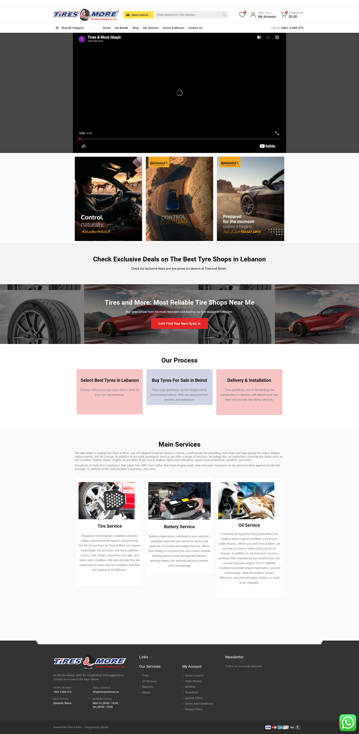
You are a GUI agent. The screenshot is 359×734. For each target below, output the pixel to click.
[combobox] (191, 14)
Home (107, 28)
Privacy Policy (193, 709)
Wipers (146, 692)
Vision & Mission (173, 28)
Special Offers (194, 698)
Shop (135, 28)
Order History (193, 681)
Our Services (151, 28)
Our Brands (121, 28)
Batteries (147, 686)
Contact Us (195, 28)
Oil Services (149, 681)
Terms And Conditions (199, 703)
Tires (145, 675)
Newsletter (192, 692)
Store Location (194, 675)
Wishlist (190, 686)
